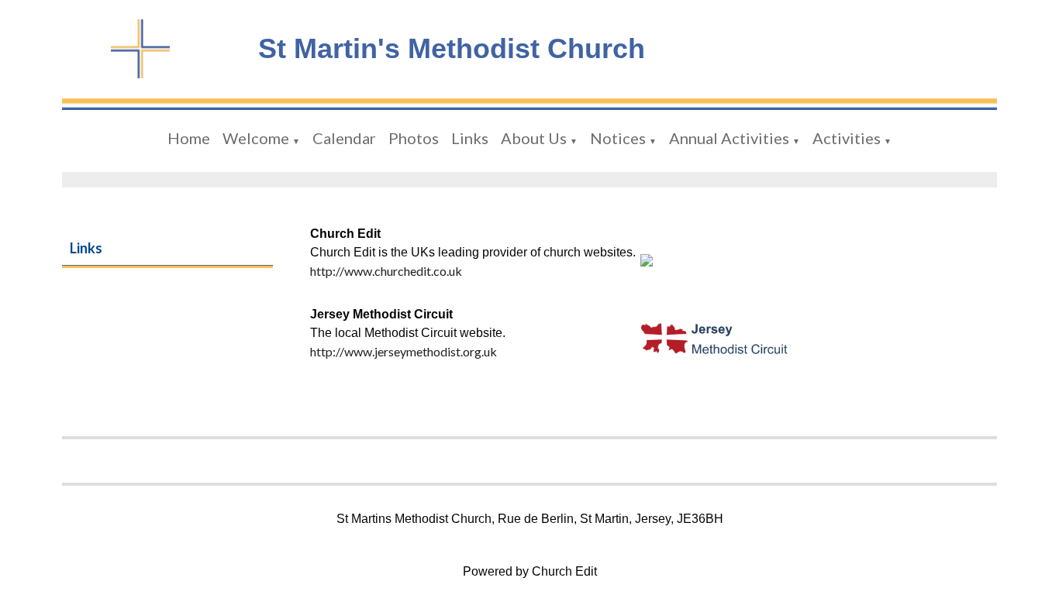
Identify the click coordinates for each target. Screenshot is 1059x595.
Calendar (344, 138)
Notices (618, 138)
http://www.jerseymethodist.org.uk (403, 351)
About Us (534, 138)
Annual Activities (729, 138)
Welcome (255, 138)
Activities (846, 138)
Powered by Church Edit (530, 571)
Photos (413, 138)
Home (188, 138)
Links (469, 138)
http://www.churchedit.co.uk (386, 270)
